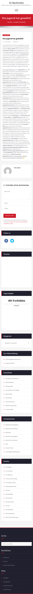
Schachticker (9, 398)
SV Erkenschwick (10, 502)
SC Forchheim (9, 471)
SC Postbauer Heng (10, 482)
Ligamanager (9, 394)
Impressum (6, 557)
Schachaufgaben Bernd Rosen (13, 359)
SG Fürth (8, 490)
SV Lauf (7, 505)
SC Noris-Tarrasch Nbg (11, 478)
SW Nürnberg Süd (10, 513)
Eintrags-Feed (6, 582)
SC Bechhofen (16, 2)
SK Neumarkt (9, 498)
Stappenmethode (10, 363)
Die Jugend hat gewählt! (20, 22)
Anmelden (6, 578)
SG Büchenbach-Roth (11, 486)
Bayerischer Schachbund (12, 428)
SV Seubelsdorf (9, 509)
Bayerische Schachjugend (12, 425)
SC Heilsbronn (9, 475)
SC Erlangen (9, 467)
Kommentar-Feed (7, 585)
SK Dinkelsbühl (9, 494)
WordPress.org (7, 589)
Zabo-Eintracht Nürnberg (12, 517)
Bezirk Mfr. (8, 432)
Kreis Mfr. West (9, 448)
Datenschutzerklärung (9, 565)
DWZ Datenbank (10, 382)
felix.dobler (8, 41)
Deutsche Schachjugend (12, 436)
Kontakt (5, 561)
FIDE (7, 444)
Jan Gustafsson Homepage (12, 390)
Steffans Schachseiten (11, 405)
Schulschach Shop (10, 401)
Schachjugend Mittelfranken (13, 452)
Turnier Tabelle (9, 409)
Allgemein (15, 41)
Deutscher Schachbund (11, 440)
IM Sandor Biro (9, 386)
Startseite (9, 22)
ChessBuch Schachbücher (12, 378)
